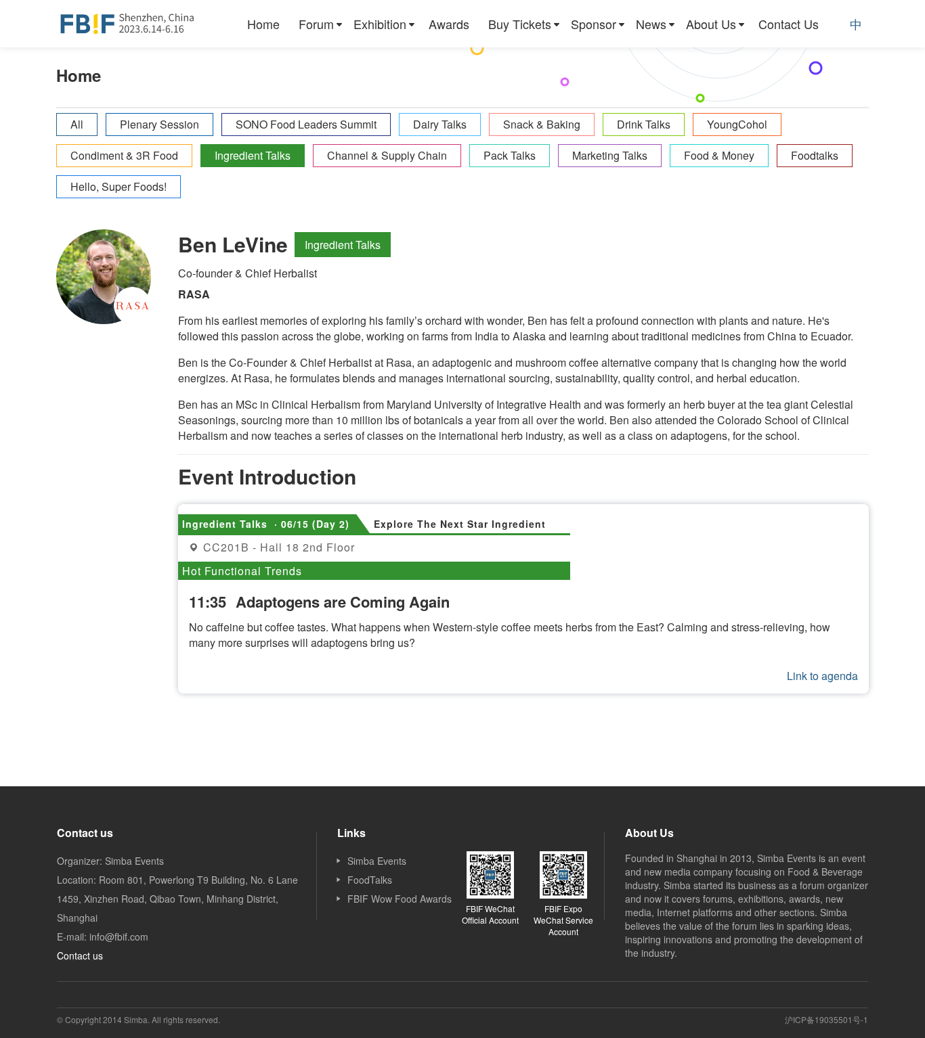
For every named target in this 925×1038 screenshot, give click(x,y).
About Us (711, 23)
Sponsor (593, 23)
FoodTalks (369, 879)
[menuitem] (263, 23)
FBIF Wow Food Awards (399, 898)
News (651, 23)
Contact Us (788, 23)
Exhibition (379, 23)
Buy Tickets (519, 23)
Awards (449, 23)
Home (263, 23)
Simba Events (376, 860)
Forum (316, 23)
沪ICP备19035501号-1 (826, 1019)
